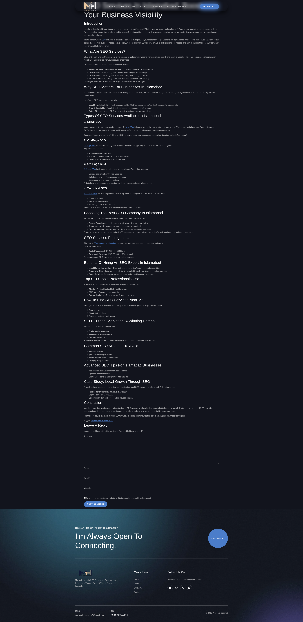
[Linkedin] (189, 587)
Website (87, 488)
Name (87, 468)
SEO (104, 40)
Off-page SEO (90, 169)
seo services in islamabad (102, 421)
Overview (157, 6)
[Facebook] (170, 587)
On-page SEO (90, 146)
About (143, 6)
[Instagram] (176, 587)
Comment (88, 436)
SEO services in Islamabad (105, 243)
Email (87, 478)
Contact (211, 6)
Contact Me (218, 538)
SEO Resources (175, 6)
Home (112, 6)
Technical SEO (90, 194)
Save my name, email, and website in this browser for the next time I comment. (118, 498)
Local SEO (129, 127)
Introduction (127, 6)
